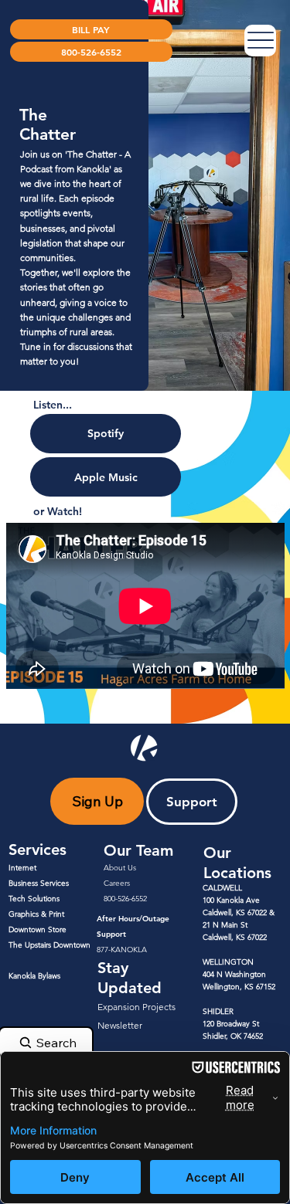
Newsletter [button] (119, 1025)
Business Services (39, 883)
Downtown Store (38, 929)
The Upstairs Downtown (49, 945)
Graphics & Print (36, 914)
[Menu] (260, 41)
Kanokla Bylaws (34, 976)
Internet (22, 868)
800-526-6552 (125, 899)
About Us (120, 868)
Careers (117, 883)
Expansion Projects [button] (136, 1006)
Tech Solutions (34, 899)
